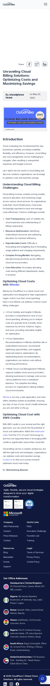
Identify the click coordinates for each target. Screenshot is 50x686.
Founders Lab (33, 536)
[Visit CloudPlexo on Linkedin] (5, 684)
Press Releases (10, 536)
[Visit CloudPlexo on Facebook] (17, 684)
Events (6, 562)
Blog (5, 552)
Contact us (7, 459)
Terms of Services (35, 552)
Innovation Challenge (36, 531)
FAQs (29, 526)
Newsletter (8, 557)
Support (7, 566)
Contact (7, 540)
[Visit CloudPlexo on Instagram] (11, 684)
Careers (7, 531)
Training (30, 540)
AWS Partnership (11, 526)
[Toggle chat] (42, 678)
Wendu (14, 284)
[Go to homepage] (9, 4)
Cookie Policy (33, 562)
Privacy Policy (33, 557)
